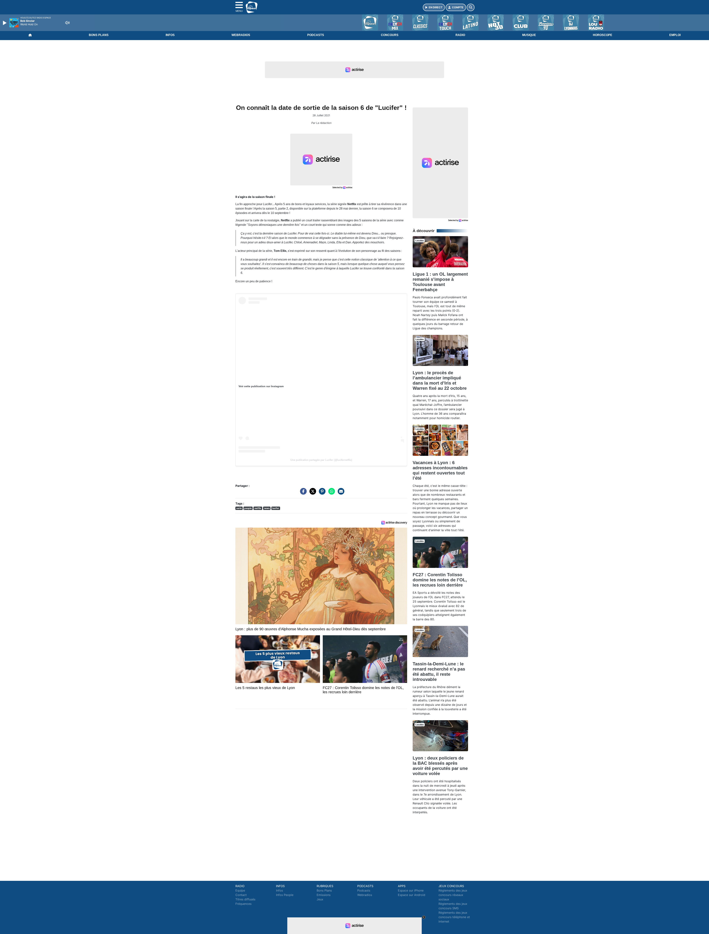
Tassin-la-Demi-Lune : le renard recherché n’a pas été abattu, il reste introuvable (439, 671)
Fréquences (243, 904)
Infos (170, 35)
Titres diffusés (245, 899)
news (267, 508)
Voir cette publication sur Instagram (261, 386)
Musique (529, 35)
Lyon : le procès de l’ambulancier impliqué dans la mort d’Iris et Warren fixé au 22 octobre (440, 380)
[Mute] (67, 22)
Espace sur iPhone (411, 890)
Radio (460, 35)
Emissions (323, 895)
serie (239, 508)
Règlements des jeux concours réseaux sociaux (453, 895)
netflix (257, 508)
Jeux (320, 899)
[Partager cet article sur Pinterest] (321, 493)
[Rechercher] (471, 7)
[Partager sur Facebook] (302, 493)
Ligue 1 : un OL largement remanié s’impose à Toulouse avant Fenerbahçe (440, 282)
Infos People (284, 895)
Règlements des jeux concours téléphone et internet (454, 917)
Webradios (241, 35)
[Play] (5, 23)
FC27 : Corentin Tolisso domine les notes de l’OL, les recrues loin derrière (440, 579)
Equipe (240, 890)
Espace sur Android (411, 895)
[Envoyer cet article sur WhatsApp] (330, 493)
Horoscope (602, 35)
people (248, 508)
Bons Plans (99, 35)
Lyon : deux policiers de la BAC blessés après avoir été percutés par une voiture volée (440, 765)
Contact (241, 895)
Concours (389, 35)
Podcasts (315, 35)
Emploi (675, 35)
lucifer (275, 508)
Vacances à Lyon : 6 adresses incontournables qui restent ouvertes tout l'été (440, 470)
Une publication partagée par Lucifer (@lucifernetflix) (321, 459)
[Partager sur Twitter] (312, 493)
